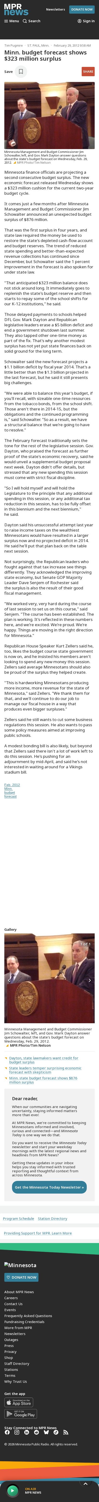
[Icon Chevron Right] (90, 980)
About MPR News (19, 1291)
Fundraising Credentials (24, 1321)
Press (9, 1345)
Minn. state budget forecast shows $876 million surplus (43, 1080)
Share (88, 71)
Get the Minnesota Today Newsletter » (49, 1187)
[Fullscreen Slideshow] (9, 943)
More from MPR (18, 1327)
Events (10, 1309)
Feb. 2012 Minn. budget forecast (12, 790)
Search (34, 21)
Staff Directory (16, 1363)
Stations (11, 1369)
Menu (14, 21)
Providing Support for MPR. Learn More (38, 1233)
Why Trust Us (15, 1381)
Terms (9, 1375)
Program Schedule (18, 1219)
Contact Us (13, 1303)
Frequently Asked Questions (28, 1315)
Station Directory (52, 1219)
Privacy (10, 1351)
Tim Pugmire (13, 45)
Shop (8, 1357)
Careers (11, 1297)
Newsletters (14, 1333)
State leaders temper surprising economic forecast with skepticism (45, 1070)
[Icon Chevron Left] (9, 980)
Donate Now (82, 9)
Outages (11, 1339)
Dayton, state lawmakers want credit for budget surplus (43, 1059)
